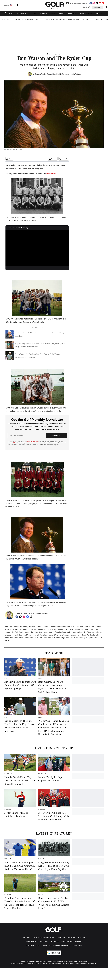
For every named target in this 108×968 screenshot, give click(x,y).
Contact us (60, 937)
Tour (53, 13)
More (98, 13)
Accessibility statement (49, 941)
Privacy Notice (12, 443)
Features (72, 13)
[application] (37, 248)
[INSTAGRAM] (24, 616)
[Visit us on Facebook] (90, 3)
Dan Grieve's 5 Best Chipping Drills (26, 19)
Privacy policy (32, 941)
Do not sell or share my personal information (62, 945)
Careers (78, 941)
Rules (61, 13)
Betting (43, 13)
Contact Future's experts (43, 937)
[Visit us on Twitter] (97, 3)
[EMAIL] (31, 616)
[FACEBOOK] (17, 616)
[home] (5, 13)
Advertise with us (33, 945)
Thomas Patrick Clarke (43, 74)
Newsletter (65, 158)
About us (26, 937)
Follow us (54, 158)
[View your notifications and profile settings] (17, 5)
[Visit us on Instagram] (93, 3)
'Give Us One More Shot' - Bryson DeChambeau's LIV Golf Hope (66, 19)
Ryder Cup (56, 54)
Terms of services (32, 441)
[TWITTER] (21, 616)
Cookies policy (67, 941)
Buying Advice (22, 13)
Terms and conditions (76, 937)
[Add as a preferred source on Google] (54, 952)
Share (10, 158)
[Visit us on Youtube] (100, 3)
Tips (34, 13)
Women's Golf (86, 13)
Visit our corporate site (80, 961)
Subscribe (97, 7)
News (11, 13)
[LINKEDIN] (28, 616)
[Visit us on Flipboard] (103, 3)
